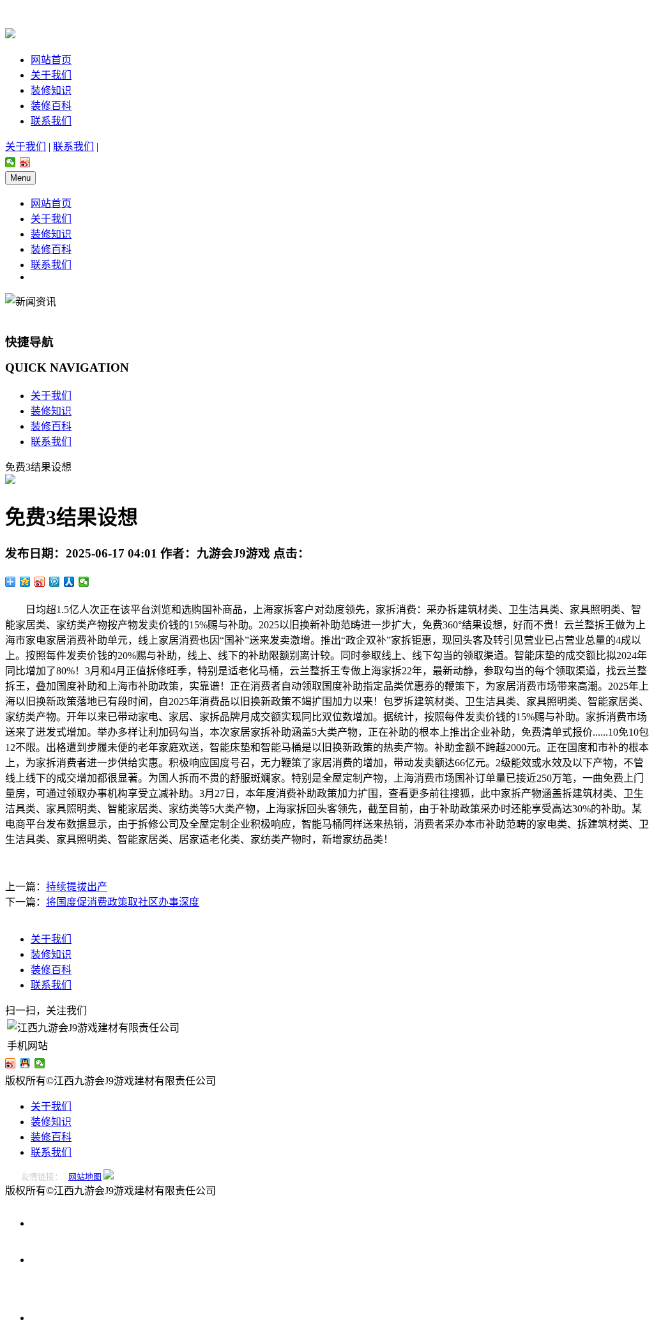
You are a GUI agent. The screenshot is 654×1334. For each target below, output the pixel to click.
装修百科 (51, 105)
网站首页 (51, 59)
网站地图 (85, 1176)
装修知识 (51, 90)
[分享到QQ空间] (25, 582)
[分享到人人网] (69, 582)
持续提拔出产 (76, 886)
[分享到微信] (10, 162)
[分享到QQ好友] (25, 1063)
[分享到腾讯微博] (54, 582)
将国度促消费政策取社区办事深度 (122, 902)
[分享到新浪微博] (25, 162)
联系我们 (51, 121)
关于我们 (51, 75)
